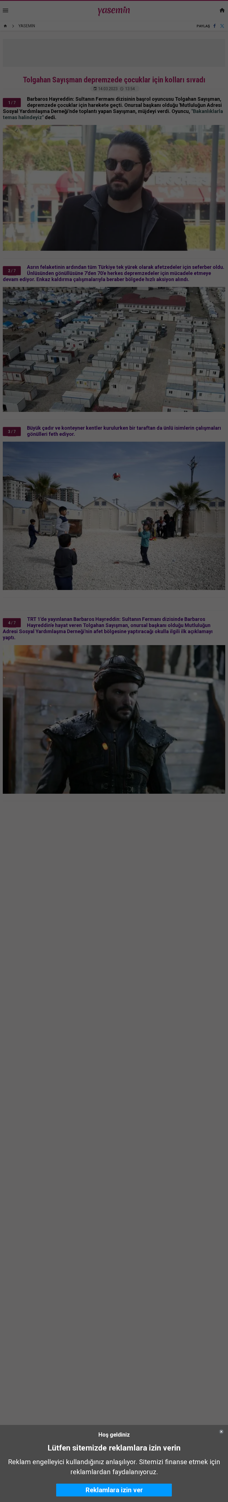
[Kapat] (221, 1431)
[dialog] (114, 1463)
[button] (114, 1490)
